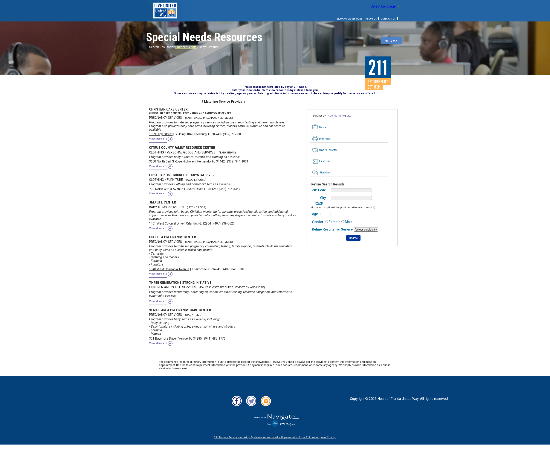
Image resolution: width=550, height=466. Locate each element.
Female (334, 222)
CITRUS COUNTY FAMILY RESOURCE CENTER (182, 147)
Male (349, 222)
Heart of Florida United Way (398, 399)
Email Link (324, 161)
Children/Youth (186, 47)
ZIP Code (319, 190)
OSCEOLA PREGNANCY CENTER (172, 237)
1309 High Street (161, 134)
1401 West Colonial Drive (166, 223)
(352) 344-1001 (237, 161)
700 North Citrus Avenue (166, 189)
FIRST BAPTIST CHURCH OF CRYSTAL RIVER (181, 175)
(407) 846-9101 (233, 269)
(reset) (319, 203)
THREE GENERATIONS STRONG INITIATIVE (180, 282)
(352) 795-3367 (229, 189)
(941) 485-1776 (214, 338)
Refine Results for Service (333, 229)
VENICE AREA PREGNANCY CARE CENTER (180, 310)
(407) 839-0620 (224, 223)
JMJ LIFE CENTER (162, 202)
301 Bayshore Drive (162, 338)
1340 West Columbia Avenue (169, 269)
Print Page (324, 138)
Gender (317, 222)
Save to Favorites (328, 150)
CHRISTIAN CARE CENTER (168, 109)
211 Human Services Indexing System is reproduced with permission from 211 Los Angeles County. (275, 437)
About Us (371, 18)
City (323, 198)
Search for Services (349, 18)
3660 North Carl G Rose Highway (172, 161)
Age (315, 214)
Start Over (325, 172)
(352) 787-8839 (233, 134)
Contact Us (388, 18)
